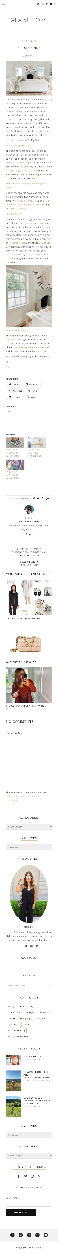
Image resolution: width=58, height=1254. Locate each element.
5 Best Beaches (29, 565)
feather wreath (18, 242)
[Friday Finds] (15, 442)
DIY (32, 1006)
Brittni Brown (29, 521)
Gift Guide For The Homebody (23, 618)
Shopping (29, 41)
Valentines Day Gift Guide (21, 662)
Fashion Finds (14, 1012)
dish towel (41, 351)
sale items (26, 200)
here (33, 178)
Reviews (11, 1018)
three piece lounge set (30, 347)
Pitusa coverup (18, 208)
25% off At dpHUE (15, 145)
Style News (13, 1024)
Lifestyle (30, 1012)
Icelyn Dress (32, 1056)
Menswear (44, 1012)
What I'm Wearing (16, 1030)
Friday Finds (12, 449)
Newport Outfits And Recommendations (36, 1074)
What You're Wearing (18, 1036)
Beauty (11, 1006)
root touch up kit (24, 162)
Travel (26, 1024)
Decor (22, 1006)
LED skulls (44, 242)
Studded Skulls (13, 213)
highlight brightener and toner (22, 170)
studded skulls (38, 223)
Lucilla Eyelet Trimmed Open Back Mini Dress (37, 1100)
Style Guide (40, 1018)
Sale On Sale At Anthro (18, 330)
